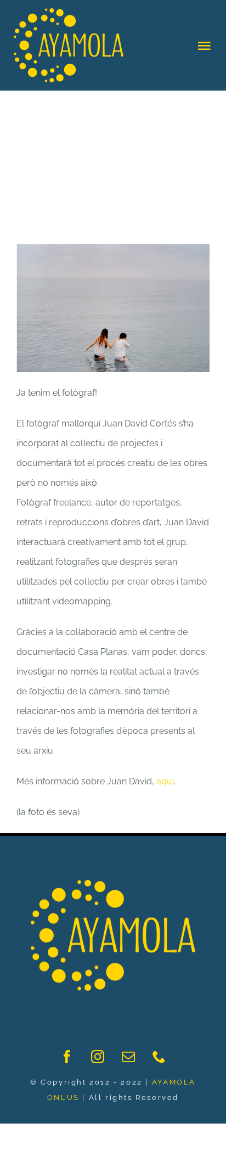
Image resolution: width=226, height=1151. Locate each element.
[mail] (128, 1057)
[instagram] (97, 1057)
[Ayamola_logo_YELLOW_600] (113, 884)
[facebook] (67, 1057)
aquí (165, 781)
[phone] (159, 1057)
